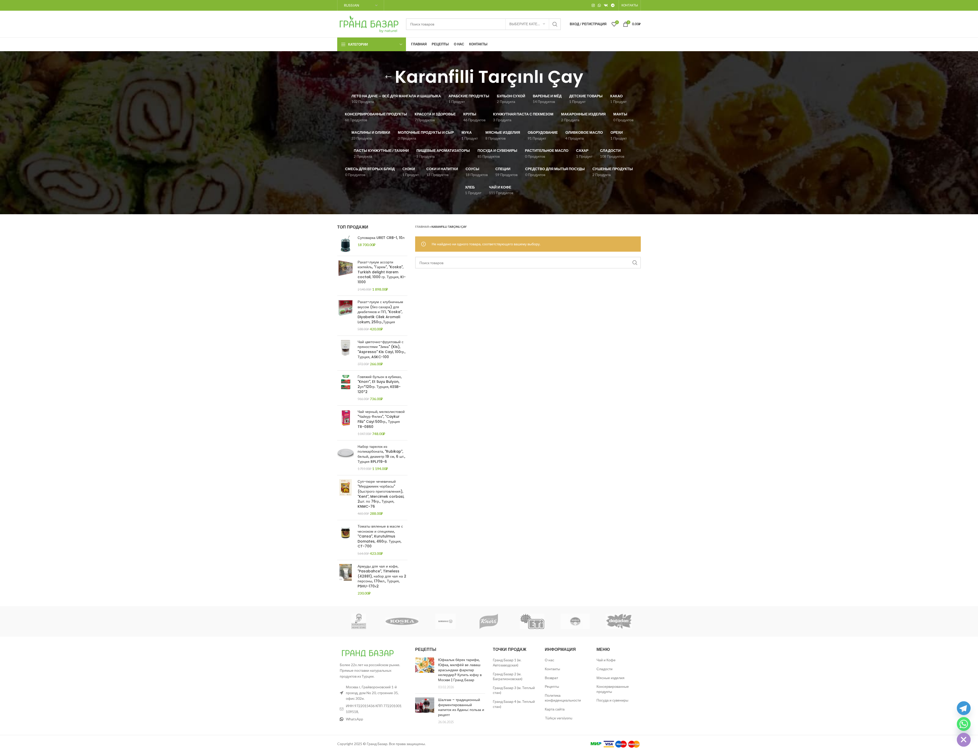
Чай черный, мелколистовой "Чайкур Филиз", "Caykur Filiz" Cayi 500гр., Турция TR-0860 (381, 419)
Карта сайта (555, 709)
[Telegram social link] (612, 5)
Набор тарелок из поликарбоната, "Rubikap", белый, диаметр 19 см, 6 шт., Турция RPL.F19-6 (381, 454)
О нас (549, 660)
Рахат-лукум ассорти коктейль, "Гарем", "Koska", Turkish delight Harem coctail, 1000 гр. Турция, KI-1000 (382, 272)
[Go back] (388, 77)
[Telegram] (964, 708)
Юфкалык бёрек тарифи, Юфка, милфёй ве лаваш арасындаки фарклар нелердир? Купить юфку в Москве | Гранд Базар (460, 669)
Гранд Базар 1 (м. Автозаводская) (507, 662)
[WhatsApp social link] (599, 5)
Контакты (552, 669)
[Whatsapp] (964, 724)
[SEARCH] (555, 24)
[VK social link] (605, 5)
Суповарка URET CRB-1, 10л (381, 237)
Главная (422, 226)
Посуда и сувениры (612, 700)
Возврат (551, 678)
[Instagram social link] (593, 5)
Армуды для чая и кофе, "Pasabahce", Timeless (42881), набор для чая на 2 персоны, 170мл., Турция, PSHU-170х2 (382, 576)
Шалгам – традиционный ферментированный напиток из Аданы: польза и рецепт (461, 707)
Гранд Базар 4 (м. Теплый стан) (514, 704)
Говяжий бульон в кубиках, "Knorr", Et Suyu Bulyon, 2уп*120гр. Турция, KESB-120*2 (380, 384)
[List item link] (372, 719)
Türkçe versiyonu (558, 718)
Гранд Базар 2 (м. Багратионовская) (507, 676)
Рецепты (552, 686)
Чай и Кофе (606, 660)
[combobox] (483, 24)
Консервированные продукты (612, 689)
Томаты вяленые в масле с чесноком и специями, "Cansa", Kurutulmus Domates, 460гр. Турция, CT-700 (380, 536)
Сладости (604, 669)
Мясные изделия (610, 678)
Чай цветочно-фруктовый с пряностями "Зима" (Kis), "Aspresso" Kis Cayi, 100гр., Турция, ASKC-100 (381, 349)
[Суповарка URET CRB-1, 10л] (345, 243)
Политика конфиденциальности (563, 698)
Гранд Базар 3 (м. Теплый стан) (514, 690)
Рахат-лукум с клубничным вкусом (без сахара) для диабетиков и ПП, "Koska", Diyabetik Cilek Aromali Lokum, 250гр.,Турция (380, 312)
